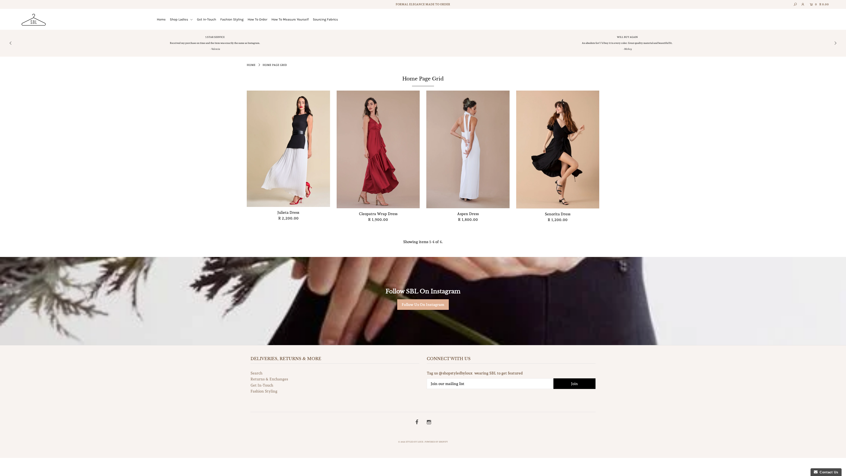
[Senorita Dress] (557, 149)
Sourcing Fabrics (325, 19)
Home (161, 19)
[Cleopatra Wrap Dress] (378, 149)
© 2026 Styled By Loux (410, 442)
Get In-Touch (206, 19)
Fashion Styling (231, 19)
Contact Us (828, 472)
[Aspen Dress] (468, 149)
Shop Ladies (179, 19)
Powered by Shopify (436, 442)
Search (256, 373)
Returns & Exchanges (269, 379)
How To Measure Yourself (290, 19)
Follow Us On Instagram (423, 304)
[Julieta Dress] (288, 149)
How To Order (257, 19)
